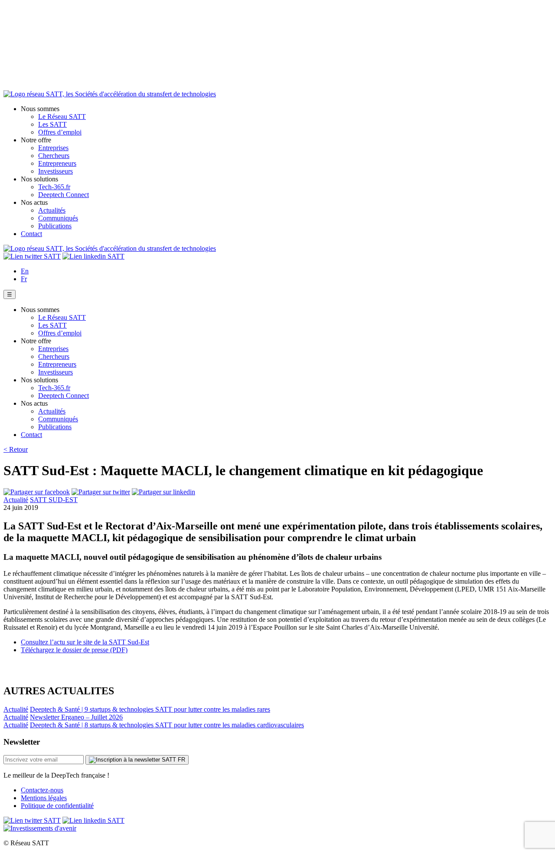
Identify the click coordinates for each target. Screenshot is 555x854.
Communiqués (58, 218)
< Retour (15, 449)
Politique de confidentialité (57, 805)
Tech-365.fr (54, 187)
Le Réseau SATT (62, 116)
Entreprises (53, 147)
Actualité (15, 499)
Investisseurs (55, 171)
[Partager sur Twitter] (101, 492)
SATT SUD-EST (54, 499)
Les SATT (52, 124)
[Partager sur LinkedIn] (163, 492)
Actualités (51, 210)
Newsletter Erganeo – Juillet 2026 (76, 717)
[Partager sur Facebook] (36, 492)
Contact (31, 233)
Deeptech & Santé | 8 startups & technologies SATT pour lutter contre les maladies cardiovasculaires (167, 725)
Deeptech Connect (63, 194)
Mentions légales (44, 797)
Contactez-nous (42, 790)
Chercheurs (53, 155)
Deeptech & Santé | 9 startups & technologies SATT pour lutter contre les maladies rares (150, 709)
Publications (55, 226)
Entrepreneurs (57, 163)
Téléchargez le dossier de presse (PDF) (74, 650)
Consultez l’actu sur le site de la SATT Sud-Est (85, 642)
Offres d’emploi (60, 132)
